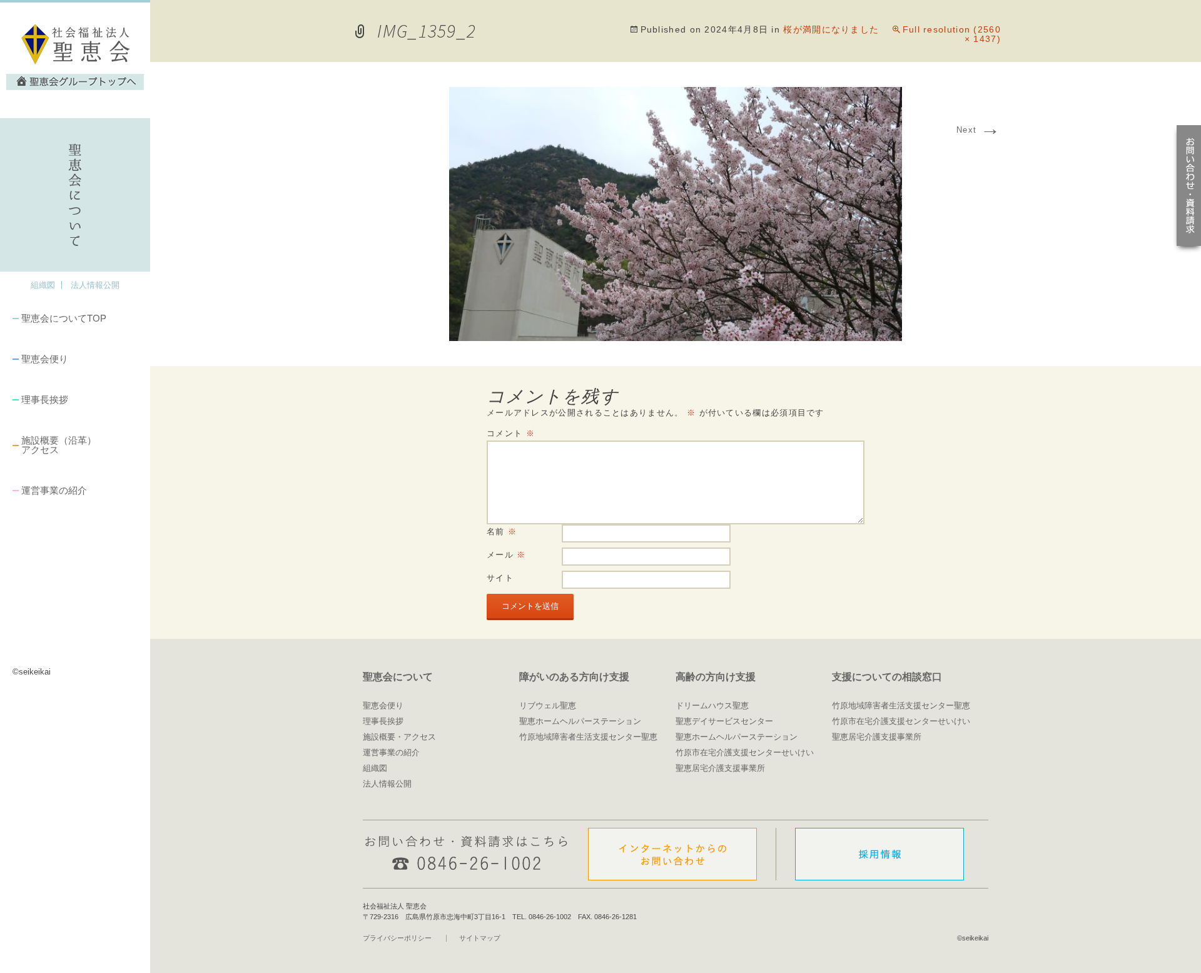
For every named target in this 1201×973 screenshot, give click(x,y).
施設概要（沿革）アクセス (58, 445)
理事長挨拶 (44, 399)
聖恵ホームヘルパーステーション (580, 721)
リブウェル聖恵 (547, 705)
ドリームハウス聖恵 (712, 705)
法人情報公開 (95, 285)
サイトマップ (479, 938)
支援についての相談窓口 (887, 676)
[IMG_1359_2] (675, 337)
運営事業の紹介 (54, 490)
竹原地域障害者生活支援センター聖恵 (588, 736)
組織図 (43, 285)
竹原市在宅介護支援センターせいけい (745, 752)
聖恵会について (398, 676)
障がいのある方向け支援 (574, 676)
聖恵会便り (44, 359)
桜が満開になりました (831, 29)
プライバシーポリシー (397, 938)
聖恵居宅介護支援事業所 (720, 768)
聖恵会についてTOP (63, 318)
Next (978, 130)
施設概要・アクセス (399, 736)
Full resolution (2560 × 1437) (952, 34)
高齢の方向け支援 (716, 676)
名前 (502, 531)
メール (506, 554)
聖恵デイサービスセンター (724, 721)
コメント (511, 433)
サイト (500, 578)
